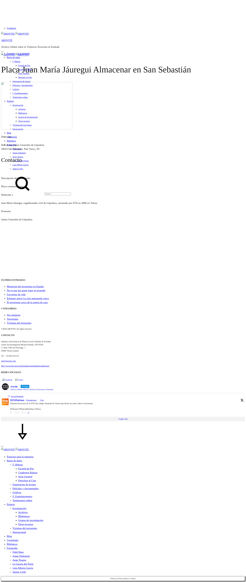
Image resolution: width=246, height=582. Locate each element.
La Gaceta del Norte (23, 564)
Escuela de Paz (26, 468)
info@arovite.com (8, 361)
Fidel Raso (18, 552)
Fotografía (12, 548)
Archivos (23, 512)
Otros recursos (25, 524)
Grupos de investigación (30, 520)
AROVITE (6, 40)
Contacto (11, 28)
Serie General (25, 476)
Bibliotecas (24, 516)
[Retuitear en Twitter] (9, 396)
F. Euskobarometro (22, 496)
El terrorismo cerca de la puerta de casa (27, 302)
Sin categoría (13, 315)
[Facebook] (7, 380)
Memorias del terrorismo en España (25, 286)
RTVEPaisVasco (17, 400)
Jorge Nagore (19, 560)
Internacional (19, 532)
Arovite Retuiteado (17, 396)
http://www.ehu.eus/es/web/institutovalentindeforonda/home (25, 366)
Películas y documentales (26, 488)
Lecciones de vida (16, 294)
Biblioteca (12, 544)
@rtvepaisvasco (31, 400)
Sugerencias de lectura (21, 81)
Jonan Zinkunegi (21, 556)
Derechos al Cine (25, 77)
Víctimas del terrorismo (19, 323)
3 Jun (42, 400)
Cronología (12, 540)
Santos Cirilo (19, 572)
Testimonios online (22, 500)
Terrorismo (12, 319)
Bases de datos (13, 57)
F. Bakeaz (16, 61)
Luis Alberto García (23, 568)
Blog (9, 536)
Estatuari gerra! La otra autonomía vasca (28, 298)
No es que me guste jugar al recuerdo (26, 290)
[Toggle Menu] (2, 51)
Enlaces (11, 504)
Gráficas (17, 492)
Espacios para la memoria (20, 456)
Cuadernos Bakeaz (27, 472)
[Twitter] (19, 380)
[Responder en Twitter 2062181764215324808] (11, 413)
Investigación (19, 508)
